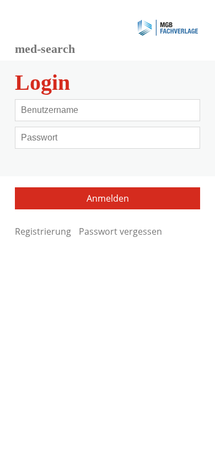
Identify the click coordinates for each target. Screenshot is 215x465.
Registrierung (43, 231)
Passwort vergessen (120, 231)
